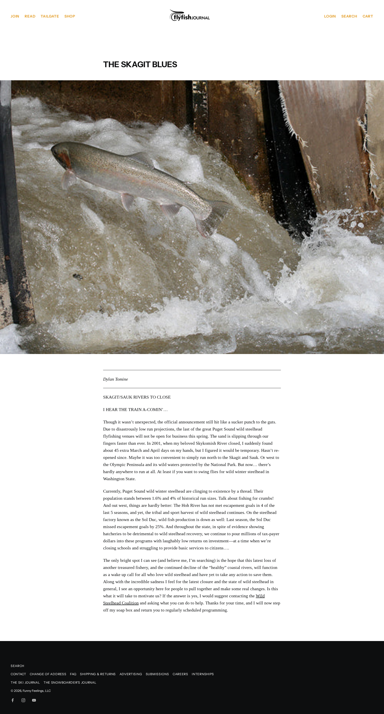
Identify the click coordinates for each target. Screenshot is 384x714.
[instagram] (23, 700)
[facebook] (12, 700)
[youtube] (34, 700)
